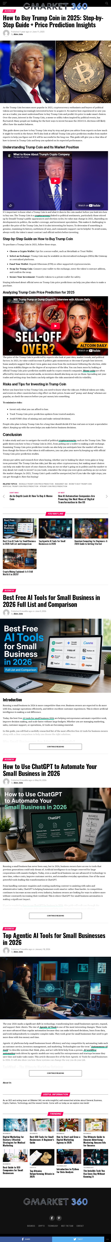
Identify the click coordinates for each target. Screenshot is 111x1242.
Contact (80, 1225)
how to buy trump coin (81, 484)
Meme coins (89, 370)
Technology (53, 1225)
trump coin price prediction (54, 486)
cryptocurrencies (67, 440)
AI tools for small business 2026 (38, 718)
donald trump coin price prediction (36, 484)
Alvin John (18, 34)
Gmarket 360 (61, 484)
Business (31, 1225)
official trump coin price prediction (21, 486)
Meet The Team (67, 1225)
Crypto (41, 1225)
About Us (7, 1083)
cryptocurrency (42, 215)
